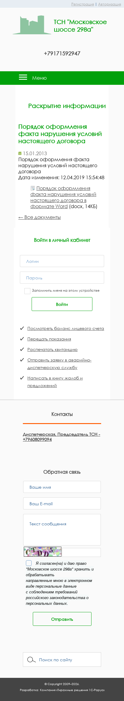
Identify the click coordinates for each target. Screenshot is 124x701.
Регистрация (82, 4)
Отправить (62, 619)
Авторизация (109, 4)
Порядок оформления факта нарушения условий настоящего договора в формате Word (63, 197)
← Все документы (39, 217)
